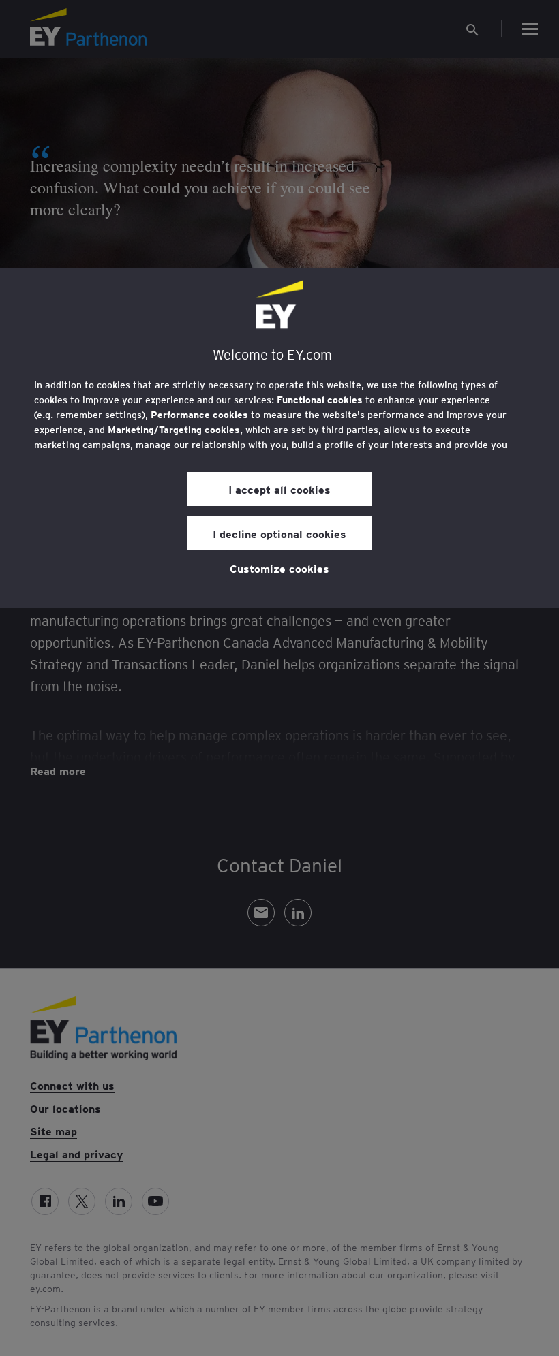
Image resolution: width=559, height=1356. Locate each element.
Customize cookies (279, 568)
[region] (279, 438)
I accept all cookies (279, 489)
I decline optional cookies (279, 533)
